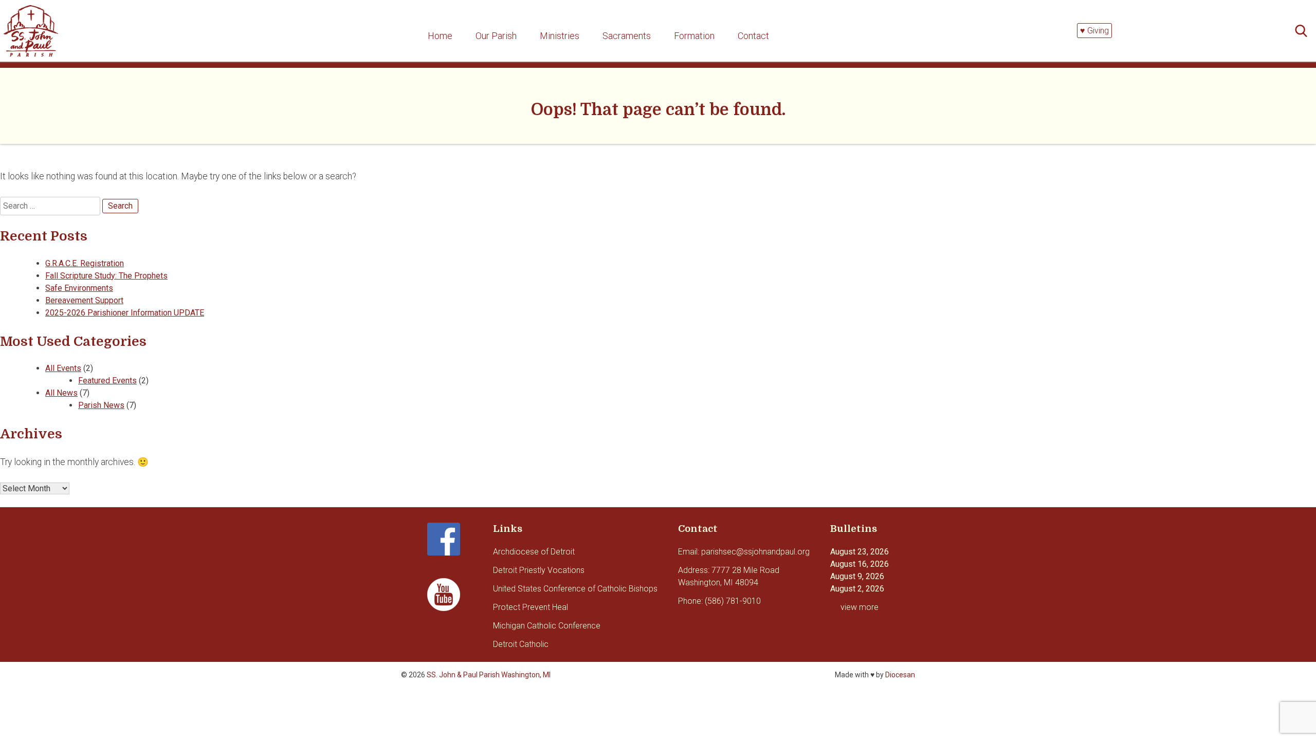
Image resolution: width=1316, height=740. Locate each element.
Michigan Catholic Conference (546, 626)
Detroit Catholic (521, 644)
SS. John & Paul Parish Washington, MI (489, 675)
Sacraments (626, 35)
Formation (694, 35)
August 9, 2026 (857, 576)
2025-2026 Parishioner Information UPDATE (124, 313)
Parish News (101, 405)
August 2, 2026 (857, 589)
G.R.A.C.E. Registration (84, 263)
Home (440, 35)
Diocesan (900, 675)
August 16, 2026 (859, 564)
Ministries (559, 35)
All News (61, 393)
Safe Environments (79, 288)
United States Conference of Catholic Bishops (575, 589)
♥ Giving (1094, 30)
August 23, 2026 (859, 552)
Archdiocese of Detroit (534, 552)
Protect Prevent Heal (530, 607)
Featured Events (107, 380)
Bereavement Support (84, 300)
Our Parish (496, 35)
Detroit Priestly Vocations (538, 570)
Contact (753, 35)
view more (859, 607)
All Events (63, 368)
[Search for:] (1304, 31)
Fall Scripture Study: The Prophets (106, 276)
